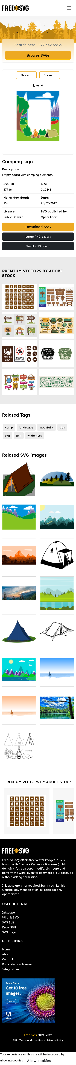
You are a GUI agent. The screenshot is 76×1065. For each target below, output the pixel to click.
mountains (46, 427)
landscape (26, 427)
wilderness (34, 435)
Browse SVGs (38, 55)
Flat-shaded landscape (19, 565)
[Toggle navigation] (69, 8)
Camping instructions (19, 756)
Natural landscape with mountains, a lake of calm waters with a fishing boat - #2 (19, 711)
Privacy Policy (55, 1040)
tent (18, 435)
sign (62, 427)
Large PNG (38, 236)
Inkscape (8, 912)
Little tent (12, 491)
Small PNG (38, 246)
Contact (7, 959)
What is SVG (10, 917)
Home (6, 949)
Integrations (10, 969)
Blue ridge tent (16, 643)
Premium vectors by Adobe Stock (32, 273)
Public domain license (17, 964)
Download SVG (38, 227)
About (6, 954)
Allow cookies (39, 1060)
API (15, 1040)
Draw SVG (9, 927)
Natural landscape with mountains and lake (57, 677)
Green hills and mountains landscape (19, 525)
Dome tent (51, 567)
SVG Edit (8, 922)
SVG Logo (9, 932)
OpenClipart (49, 217)
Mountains (51, 491)
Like (38, 85)
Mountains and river (57, 603)
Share (25, 75)
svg (7, 435)
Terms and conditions (32, 1040)
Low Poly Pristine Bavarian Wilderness (57, 715)
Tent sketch (51, 643)
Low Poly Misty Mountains (19, 603)
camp (9, 427)
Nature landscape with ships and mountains (19, 677)
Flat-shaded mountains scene (57, 527)
